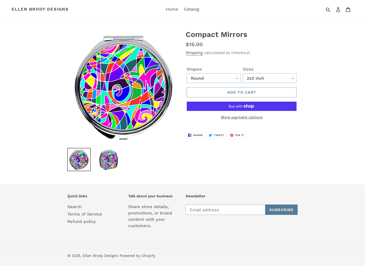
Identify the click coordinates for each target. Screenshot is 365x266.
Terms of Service (84, 214)
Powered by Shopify (137, 256)
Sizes (248, 69)
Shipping (194, 52)
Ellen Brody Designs (40, 9)
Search (74, 206)
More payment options (242, 117)
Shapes (194, 69)
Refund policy (81, 221)
